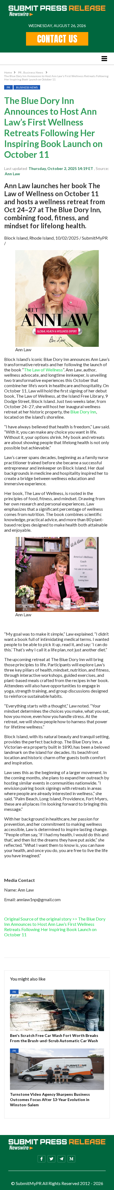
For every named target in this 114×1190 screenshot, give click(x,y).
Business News (33, 72)
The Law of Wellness (43, 369)
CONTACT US (57, 39)
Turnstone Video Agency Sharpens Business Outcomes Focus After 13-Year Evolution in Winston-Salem (50, 1099)
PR (20, 72)
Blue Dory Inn (83, 411)
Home (8, 72)
